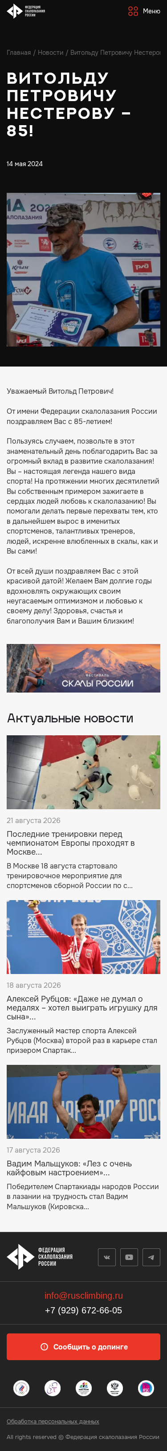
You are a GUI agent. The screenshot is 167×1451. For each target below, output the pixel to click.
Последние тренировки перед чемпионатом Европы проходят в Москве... (71, 843)
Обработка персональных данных (53, 1421)
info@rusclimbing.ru (84, 1295)
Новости (50, 53)
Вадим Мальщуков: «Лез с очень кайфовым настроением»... (69, 1169)
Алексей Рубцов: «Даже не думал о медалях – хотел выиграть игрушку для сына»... (82, 1008)
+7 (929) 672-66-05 (83, 1310)
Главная (19, 53)
